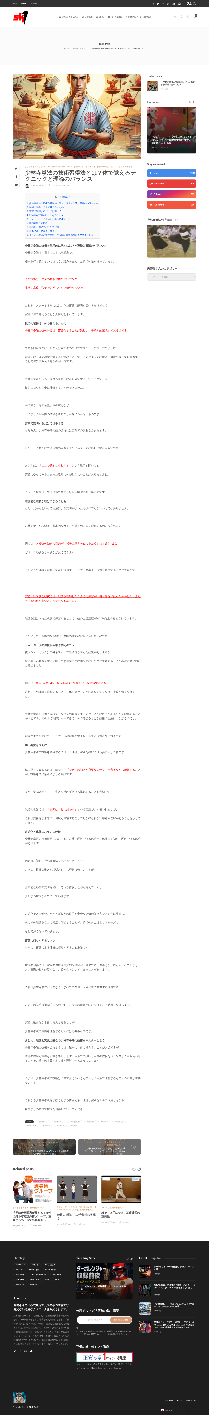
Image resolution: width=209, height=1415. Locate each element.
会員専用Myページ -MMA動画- (139, 17)
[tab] (143, 1258)
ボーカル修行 (116, 17)
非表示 (66, 197)
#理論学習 (46, 1125)
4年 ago (154, 147)
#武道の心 (104, 1122)
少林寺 (77, 167)
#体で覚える (42, 1122)
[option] (32, 1200)
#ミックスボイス (51, 1270)
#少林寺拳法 (58, 1122)
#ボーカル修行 (34, 1270)
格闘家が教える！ (80, 48)
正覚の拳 (89, 17)
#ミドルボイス (21, 1274)
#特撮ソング (20, 1284)
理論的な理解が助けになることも (45, 215)
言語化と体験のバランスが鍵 (43, 226)
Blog (101, 17)
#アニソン (35, 1265)
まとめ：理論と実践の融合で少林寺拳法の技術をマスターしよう (61, 234)
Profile (23, 3)
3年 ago (68, 1224)
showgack (34, 185)
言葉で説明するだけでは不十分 (44, 211)
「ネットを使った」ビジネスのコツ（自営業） (49, 1140)
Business (53, 1142)
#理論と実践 (31, 1125)
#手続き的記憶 (75, 1122)
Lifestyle (34, 1145)
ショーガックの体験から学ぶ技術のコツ (49, 219)
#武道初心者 (119, 1122)
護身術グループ (37, 1208)
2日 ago (83, 1293)
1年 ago (112, 1222)
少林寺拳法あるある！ (107, 167)
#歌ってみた (34, 1279)
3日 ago (157, 1295)
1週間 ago (158, 1311)
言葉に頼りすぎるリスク (40, 230)
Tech (70, 167)
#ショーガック (50, 1265)
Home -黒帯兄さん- (70, 17)
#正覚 (47, 1279)
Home (15, 3)
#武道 (57, 1279)
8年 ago (23, 1225)
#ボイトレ (19, 1270)
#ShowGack (21, 1265)
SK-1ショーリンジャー (54, 167)
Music (104, 1208)
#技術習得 (90, 1122)
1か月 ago (158, 1332)
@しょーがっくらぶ (34, 167)
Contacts (33, 3)
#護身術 (74, 1125)
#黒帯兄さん (34, 1284)
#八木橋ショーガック (39, 1274)
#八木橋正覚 (57, 1274)
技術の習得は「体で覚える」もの (45, 207)
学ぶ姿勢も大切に (37, 222)
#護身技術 (60, 1125)
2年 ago (42, 185)
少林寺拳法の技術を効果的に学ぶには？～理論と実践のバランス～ (62, 203)
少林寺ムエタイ (89, 167)
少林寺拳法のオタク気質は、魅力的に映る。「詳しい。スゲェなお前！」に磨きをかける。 (105, 1151)
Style (31, 1148)
